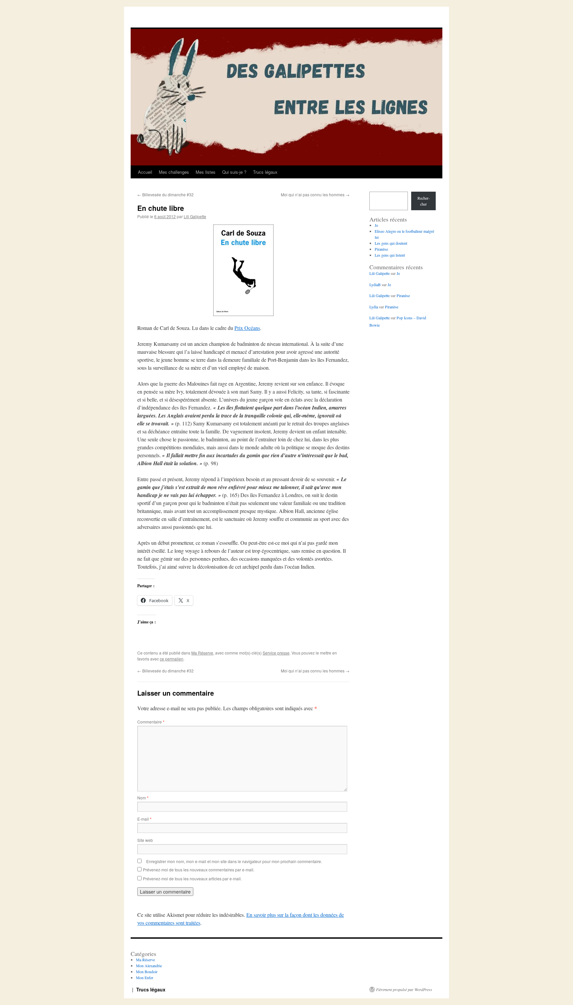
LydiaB (375, 284)
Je (376, 225)
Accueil (145, 172)
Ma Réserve (202, 653)
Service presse (276, 653)
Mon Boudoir (147, 971)
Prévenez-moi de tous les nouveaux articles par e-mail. (192, 878)
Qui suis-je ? (234, 172)
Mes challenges (174, 172)
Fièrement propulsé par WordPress (404, 989)
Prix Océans (247, 327)
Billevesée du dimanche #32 (165, 194)
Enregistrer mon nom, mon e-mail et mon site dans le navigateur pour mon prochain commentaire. (234, 861)
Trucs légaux (265, 172)
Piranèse (381, 249)
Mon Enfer (144, 977)
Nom (143, 797)
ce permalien (171, 658)
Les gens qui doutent (391, 243)
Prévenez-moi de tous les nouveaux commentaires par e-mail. (198, 869)
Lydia (373, 306)
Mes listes (206, 172)
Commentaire (150, 721)
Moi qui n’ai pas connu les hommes (315, 194)
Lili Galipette (195, 216)
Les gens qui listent (390, 255)
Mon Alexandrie (149, 965)
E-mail (144, 819)
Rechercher (423, 201)
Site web (145, 840)
